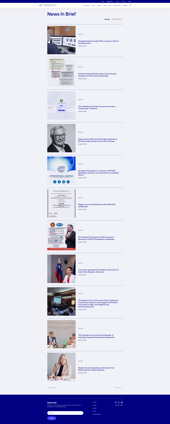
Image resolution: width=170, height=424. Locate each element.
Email (49, 409)
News (105, 5)
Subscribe (125, 5)
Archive (93, 5)
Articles (99, 5)
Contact (95, 408)
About (110, 5)
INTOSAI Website (96, 414)
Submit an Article (117, 5)
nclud (121, 405)
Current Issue (87, 5)
